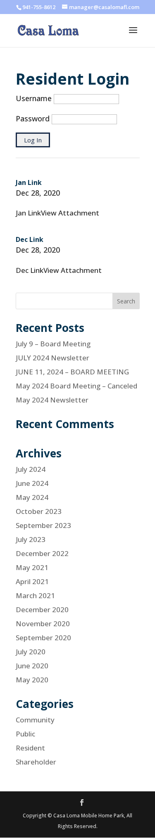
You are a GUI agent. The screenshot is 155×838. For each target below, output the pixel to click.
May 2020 (32, 679)
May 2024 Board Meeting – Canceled (76, 386)
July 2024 (30, 469)
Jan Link (29, 182)
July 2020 (30, 651)
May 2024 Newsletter (52, 400)
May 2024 (32, 497)
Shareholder (36, 762)
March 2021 (35, 595)
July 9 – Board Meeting (53, 343)
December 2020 (42, 609)
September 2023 (43, 525)
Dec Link (29, 239)
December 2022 (42, 553)
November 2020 (43, 623)
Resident (30, 748)
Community (35, 719)
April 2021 (32, 581)
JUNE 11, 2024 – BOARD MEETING (72, 371)
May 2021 (32, 567)
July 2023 (30, 539)
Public (25, 734)
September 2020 (43, 637)
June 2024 (32, 483)
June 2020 (32, 665)
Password (33, 118)
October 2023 (39, 511)
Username (34, 98)
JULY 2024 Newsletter (52, 357)
